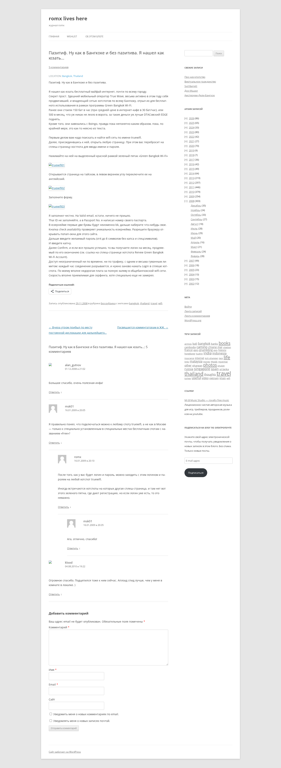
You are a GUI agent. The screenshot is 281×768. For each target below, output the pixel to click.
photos (210, 365)
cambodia (190, 347)
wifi (160, 303)
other (188, 365)
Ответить (54, 392)
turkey (187, 378)
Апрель (195, 242)
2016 (191, 164)
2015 (191, 169)
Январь (195, 256)
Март (194, 247)
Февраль (196, 251)
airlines (188, 344)
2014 (191, 173)
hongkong (189, 353)
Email (53, 684)
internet (199, 358)
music (214, 361)
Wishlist (72, 36)
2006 (191, 265)
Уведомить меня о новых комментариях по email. (86, 714)
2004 (191, 274)
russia (188, 369)
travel (154, 303)
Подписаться (195, 472)
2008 (191, 201)
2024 (191, 127)
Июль (194, 228)
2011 (191, 187)
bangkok (134, 303)
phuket (221, 365)
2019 (191, 150)
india (208, 353)
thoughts (210, 374)
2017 (191, 159)
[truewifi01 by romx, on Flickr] (57, 165)
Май (193, 237)
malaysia (196, 361)
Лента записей (193, 311)
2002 (191, 283)
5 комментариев (58, 67)
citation (227, 347)
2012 (191, 182)
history (222, 350)
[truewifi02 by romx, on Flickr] (57, 188)
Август (194, 224)
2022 (191, 136)
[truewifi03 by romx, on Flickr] (57, 206)
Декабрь (196, 205)
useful (196, 378)
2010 (191, 191)
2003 (191, 279)
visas (222, 378)
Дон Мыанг (191, 90)
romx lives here (68, 18)
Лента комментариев (197, 315)
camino (202, 346)
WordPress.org (192, 320)
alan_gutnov (73, 365)
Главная (54, 36)
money (206, 361)
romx (77, 457)
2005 (191, 270)
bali (194, 343)
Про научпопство (194, 77)
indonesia (219, 353)
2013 (191, 178)
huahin (199, 353)
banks (214, 343)
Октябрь (196, 214)
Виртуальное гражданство (200, 81)
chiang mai (215, 347)
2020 (191, 146)
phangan (197, 365)
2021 (191, 141)
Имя (53, 670)
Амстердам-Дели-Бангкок (199, 95)
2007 (191, 260)
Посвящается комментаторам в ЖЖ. (142, 327)
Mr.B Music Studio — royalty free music (206, 400)
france (188, 350)
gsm (216, 350)
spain (215, 369)
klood (68, 562)
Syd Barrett (190, 86)
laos (221, 358)
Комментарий (59, 627)
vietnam (214, 378)
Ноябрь (195, 210)
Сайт (52, 699)
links (186, 361)
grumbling (206, 350)
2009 (191, 196)
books (224, 343)
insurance (189, 358)
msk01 (69, 406)
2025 (191, 123)
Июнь (194, 233)
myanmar (223, 361)
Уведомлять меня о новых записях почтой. (81, 721)
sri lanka (224, 369)
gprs (195, 350)
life (227, 357)
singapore (202, 368)
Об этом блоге (94, 36)
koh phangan (211, 358)
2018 (191, 155)
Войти (188, 306)
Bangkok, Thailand (72, 76)
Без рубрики (108, 303)
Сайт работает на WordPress (65, 751)
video (205, 378)
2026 (191, 118)
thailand (144, 303)
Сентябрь (196, 219)
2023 (191, 132)
